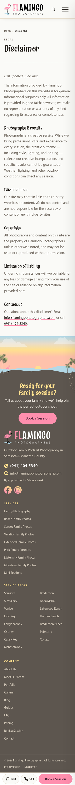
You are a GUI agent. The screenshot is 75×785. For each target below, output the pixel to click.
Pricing (8, 723)
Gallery (9, 692)
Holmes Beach (49, 616)
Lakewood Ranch (51, 608)
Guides (9, 708)
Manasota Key (13, 647)
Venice (8, 608)
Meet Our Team (14, 677)
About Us (10, 669)
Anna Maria (47, 601)
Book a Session (38, 418)
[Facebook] (8, 490)
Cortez (44, 639)
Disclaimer (30, 766)
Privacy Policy (12, 766)
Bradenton (47, 593)
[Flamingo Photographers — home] (23, 9)
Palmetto (46, 632)
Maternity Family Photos (20, 557)
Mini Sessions (13, 573)
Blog (7, 700)
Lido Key (9, 616)
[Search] (53, 9)
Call (31, 778)
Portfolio (9, 685)
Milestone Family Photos (20, 565)
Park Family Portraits (17, 550)
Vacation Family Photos (19, 534)
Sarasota (9, 593)
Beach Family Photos (17, 519)
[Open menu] (65, 9)
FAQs (7, 715)
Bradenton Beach (51, 624)
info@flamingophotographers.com (29, 317)
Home (7, 30)
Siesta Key (10, 601)
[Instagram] (18, 490)
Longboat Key (13, 624)
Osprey (9, 632)
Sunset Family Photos (18, 527)
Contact (9, 738)
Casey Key (10, 639)
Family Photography (17, 511)
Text (13, 778)
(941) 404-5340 (15, 323)
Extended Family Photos (20, 542)
